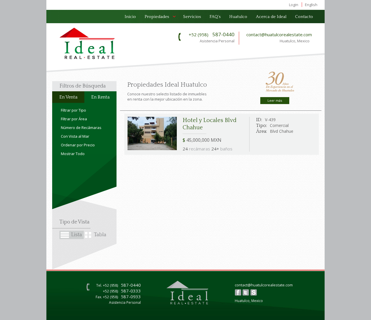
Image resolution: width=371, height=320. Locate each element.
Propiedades (154, 18)
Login (293, 4)
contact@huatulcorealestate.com (279, 34)
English (311, 4)
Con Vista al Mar (75, 136)
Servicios (192, 16)
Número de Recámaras (81, 127)
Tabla (100, 235)
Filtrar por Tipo (73, 110)
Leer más (275, 100)
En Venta (68, 97)
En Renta (100, 97)
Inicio (130, 16)
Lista (76, 235)
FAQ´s (215, 16)
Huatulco (238, 16)
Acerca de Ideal (271, 16)
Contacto (304, 16)
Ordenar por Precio (78, 145)
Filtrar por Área (74, 118)
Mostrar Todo (73, 153)
